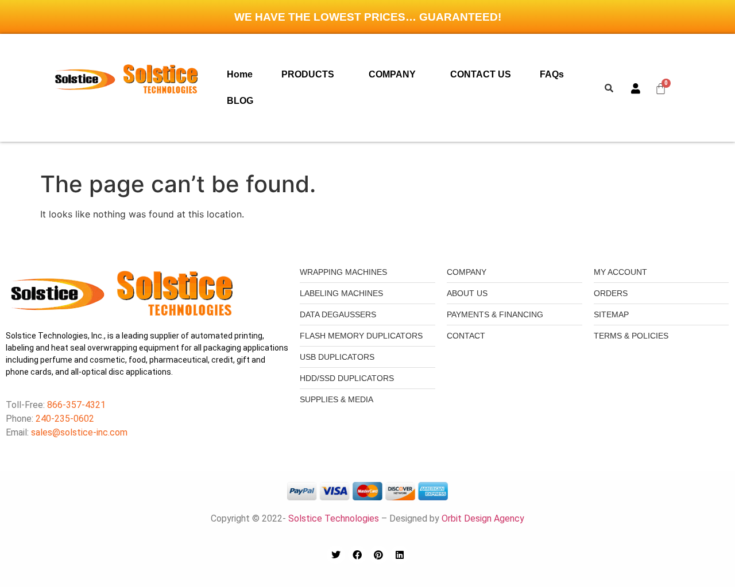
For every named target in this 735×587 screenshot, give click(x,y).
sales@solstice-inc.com (79, 432)
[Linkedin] (399, 555)
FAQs (552, 74)
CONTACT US (480, 74)
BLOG (240, 101)
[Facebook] (357, 555)
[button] (310, 74)
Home (240, 74)
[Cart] (660, 88)
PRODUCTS (307, 74)
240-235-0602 (65, 418)
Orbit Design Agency (483, 518)
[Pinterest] (378, 555)
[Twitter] (336, 555)
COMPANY (392, 74)
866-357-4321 (75, 404)
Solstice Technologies (333, 518)
